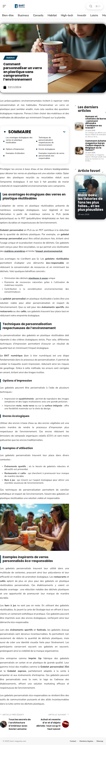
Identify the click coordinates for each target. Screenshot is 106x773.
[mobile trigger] (5, 6)
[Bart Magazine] (19, 6)
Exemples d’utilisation (15, 153)
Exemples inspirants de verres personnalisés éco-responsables (51, 156)
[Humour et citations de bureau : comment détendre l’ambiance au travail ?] (79, 126)
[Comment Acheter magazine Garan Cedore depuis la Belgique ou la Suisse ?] (79, 150)
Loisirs (83, 190)
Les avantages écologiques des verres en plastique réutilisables (19, 140)
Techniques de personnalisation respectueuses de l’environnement (46, 141)
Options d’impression (15, 149)
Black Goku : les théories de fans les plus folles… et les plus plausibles (90, 202)
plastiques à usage (38, 278)
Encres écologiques (47, 149)
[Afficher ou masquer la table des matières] (48, 131)
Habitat (10, 57)
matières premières (14, 251)
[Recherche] (91, 6)
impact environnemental (49, 251)
